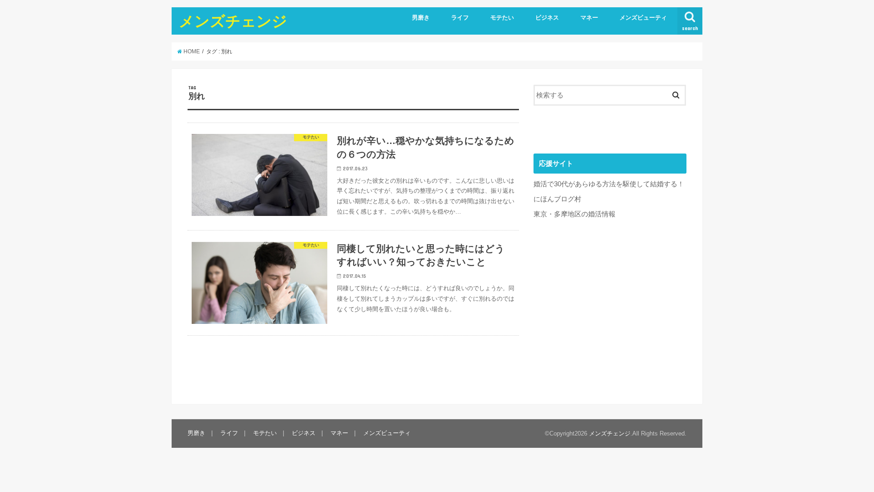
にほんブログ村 (557, 199)
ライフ (460, 17)
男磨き (421, 17)
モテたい (502, 17)
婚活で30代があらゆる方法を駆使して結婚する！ (609, 184)
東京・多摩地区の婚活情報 (574, 214)
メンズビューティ (643, 17)
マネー (589, 17)
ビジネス (547, 17)
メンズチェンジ (233, 21)
